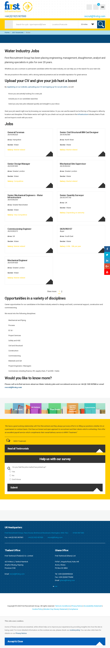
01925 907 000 (78, 533)
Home (7, 32)
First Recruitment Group (21, 7)
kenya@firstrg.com (67, 577)
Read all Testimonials (18, 448)
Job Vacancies (17, 32)
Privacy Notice (21, 633)
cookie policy (75, 630)
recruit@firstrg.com (94, 16)
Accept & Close (15, 641)
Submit (14, 487)
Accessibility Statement (93, 606)
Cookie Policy (37, 609)
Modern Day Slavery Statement (55, 609)
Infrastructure (83, 114)
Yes (13, 472)
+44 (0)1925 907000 (15, 16)
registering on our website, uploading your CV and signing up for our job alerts (37, 87)
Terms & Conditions (62, 606)
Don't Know (16, 479)
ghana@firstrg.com (17, 580)
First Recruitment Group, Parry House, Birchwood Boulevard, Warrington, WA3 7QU (36, 533)
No (13, 475)
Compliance (73, 609)
